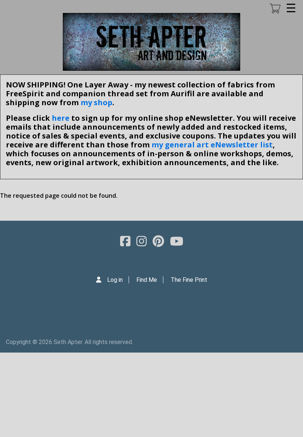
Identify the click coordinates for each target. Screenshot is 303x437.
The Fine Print (189, 279)
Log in (115, 279)
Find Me (146, 279)
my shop (96, 102)
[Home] (151, 42)
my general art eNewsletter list (212, 145)
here (60, 118)
